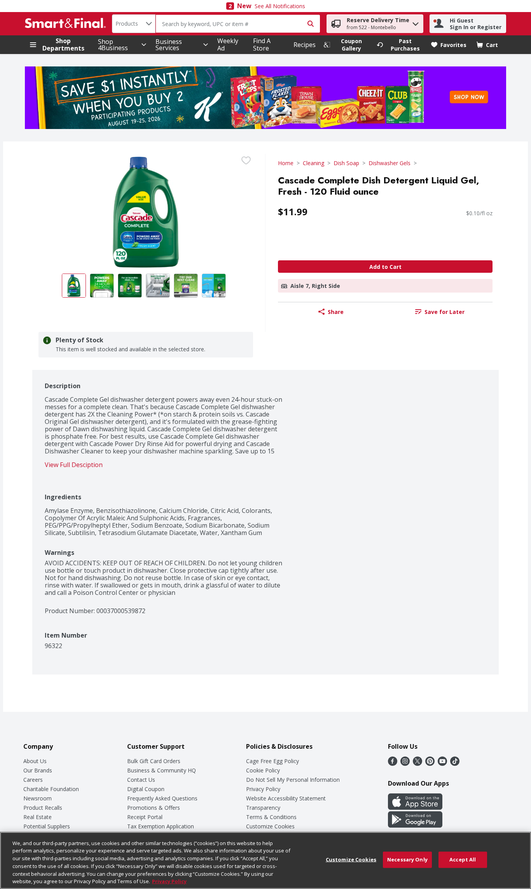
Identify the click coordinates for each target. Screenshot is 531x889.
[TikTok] (454, 763)
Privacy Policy (263, 789)
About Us (35, 761)
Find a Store (262, 44)
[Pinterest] (430, 763)
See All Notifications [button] (280, 6)
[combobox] (133, 23)
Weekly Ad (227, 44)
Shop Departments (63, 44)
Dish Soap (346, 163)
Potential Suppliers (46, 826)
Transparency (263, 807)
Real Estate (37, 817)
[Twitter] (417, 763)
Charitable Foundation (51, 789)
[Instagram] (405, 763)
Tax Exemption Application (160, 826)
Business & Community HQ (161, 770)
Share (336, 312)
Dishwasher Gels (389, 163)
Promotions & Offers (153, 807)
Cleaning (313, 163)
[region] (265, 860)
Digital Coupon (145, 789)
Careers (33, 779)
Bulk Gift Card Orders (153, 761)
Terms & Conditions (271, 817)
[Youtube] (442, 763)
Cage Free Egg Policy (272, 761)
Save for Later (444, 312)
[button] (415, 22)
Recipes (304, 44)
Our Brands (37, 770)
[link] (346, 45)
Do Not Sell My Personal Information (293, 779)
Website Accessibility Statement (286, 798)
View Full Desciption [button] (74, 465)
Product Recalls (42, 807)
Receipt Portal (144, 817)
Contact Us (141, 779)
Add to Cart (385, 266)
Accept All (462, 859)
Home (285, 163)
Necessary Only (407, 859)
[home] (67, 24)
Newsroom (37, 798)
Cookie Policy (263, 770)
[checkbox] (246, 160)
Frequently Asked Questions (162, 798)
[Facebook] (392, 763)
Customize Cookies (270, 826)
